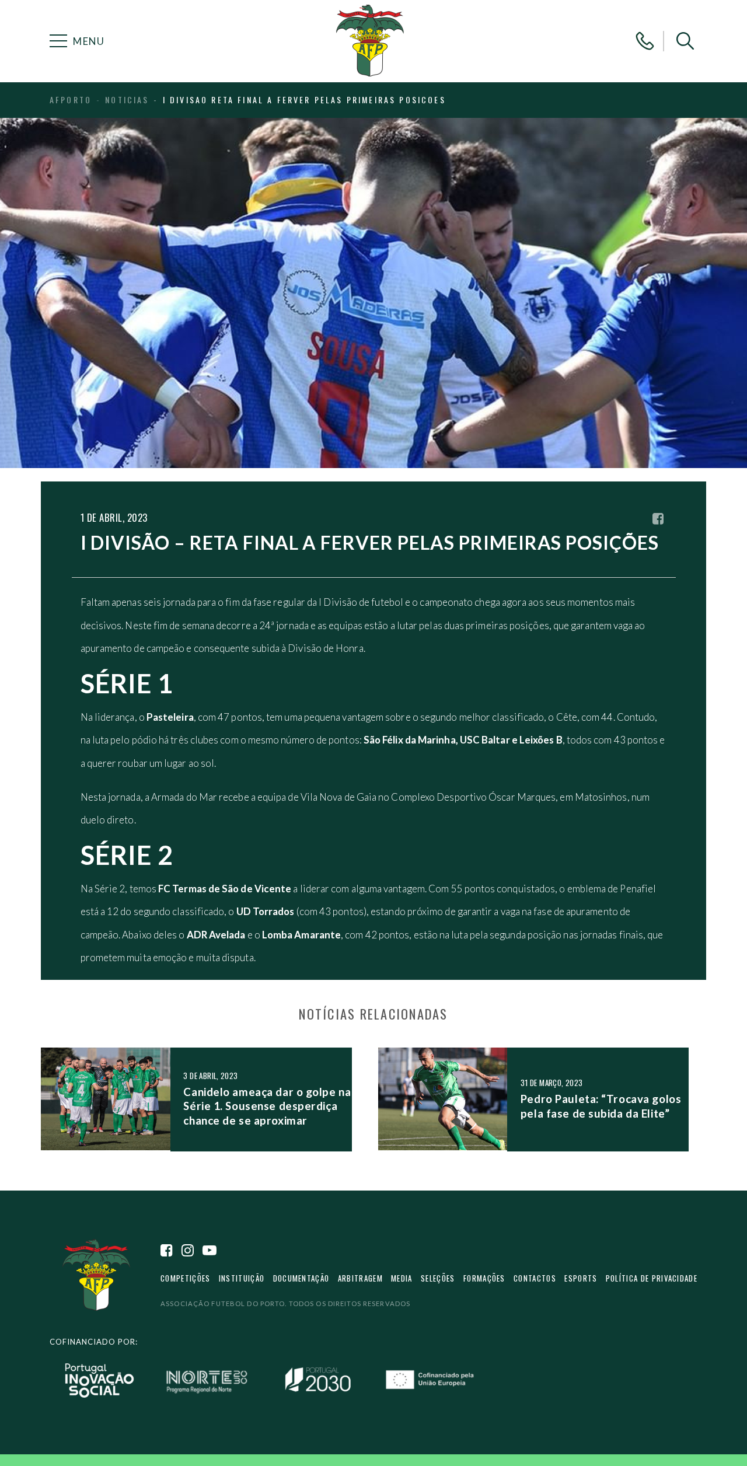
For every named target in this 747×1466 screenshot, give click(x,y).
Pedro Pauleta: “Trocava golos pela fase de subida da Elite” (601, 1105)
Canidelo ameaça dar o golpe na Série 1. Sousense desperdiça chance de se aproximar (267, 1106)
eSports (580, 1278)
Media (402, 1278)
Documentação (301, 1278)
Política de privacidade (651, 1278)
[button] (685, 41)
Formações (484, 1278)
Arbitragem (360, 1278)
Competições (185, 1278)
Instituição (241, 1278)
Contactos (535, 1278)
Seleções (438, 1278)
